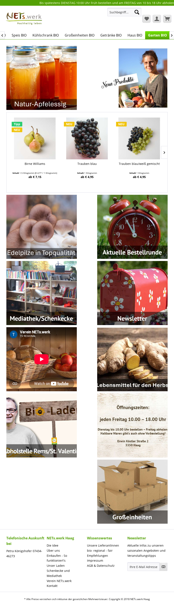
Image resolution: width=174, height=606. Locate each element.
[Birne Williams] (35, 138)
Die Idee (52, 545)
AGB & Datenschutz (101, 566)
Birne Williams (35, 164)
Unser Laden (56, 566)
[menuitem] (124, 14)
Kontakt (52, 586)
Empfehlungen (97, 556)
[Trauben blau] (87, 138)
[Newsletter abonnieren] (163, 567)
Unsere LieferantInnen (103, 545)
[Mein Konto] (157, 18)
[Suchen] (136, 12)
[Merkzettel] (146, 18)
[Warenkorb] (167, 18)
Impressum (95, 560)
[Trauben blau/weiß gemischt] (139, 138)
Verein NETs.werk (59, 581)
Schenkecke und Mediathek (58, 573)
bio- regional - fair (100, 550)
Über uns (53, 550)
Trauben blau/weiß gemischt (139, 164)
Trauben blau (87, 164)
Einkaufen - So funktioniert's (57, 558)
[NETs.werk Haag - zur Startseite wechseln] (24, 18)
